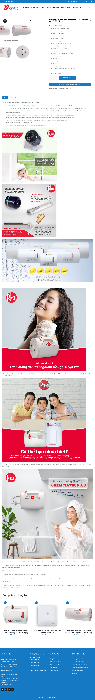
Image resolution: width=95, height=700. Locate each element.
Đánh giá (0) (13, 97)
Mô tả (5, 97)
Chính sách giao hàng (78, 662)
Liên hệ (75, 673)
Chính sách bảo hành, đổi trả (80, 664)
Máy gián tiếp (67, 88)
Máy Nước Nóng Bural (53, 7)
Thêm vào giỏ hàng (68, 78)
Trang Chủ (25, 7)
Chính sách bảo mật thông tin (80, 667)
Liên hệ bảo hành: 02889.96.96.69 (38, 670)
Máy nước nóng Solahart (37, 7)
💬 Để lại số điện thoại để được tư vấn (70, 84)
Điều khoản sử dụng (78, 670)
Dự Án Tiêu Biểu (77, 7)
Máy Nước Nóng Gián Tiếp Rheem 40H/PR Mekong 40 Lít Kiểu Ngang (70, 20)
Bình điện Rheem (65, 7)
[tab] (5, 97)
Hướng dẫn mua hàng (78, 659)
